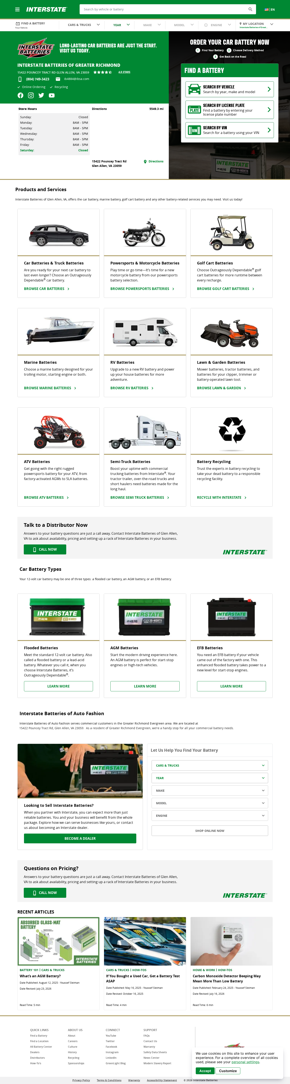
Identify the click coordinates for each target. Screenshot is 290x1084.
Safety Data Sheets (155, 1052)
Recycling (73, 1058)
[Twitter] (41, 95)
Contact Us (150, 1041)
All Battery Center (41, 1046)
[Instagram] (31, 95)
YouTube (111, 1035)
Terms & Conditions (109, 1080)
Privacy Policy (81, 1080)
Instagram (112, 1052)
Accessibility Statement (162, 1080)
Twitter (110, 1041)
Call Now (47, 549)
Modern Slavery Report (157, 1063)
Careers (72, 1041)
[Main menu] (17, 7)
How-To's (35, 1063)
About (71, 1035)
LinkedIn (111, 1058)
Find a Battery (38, 1035)
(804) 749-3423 (37, 79)
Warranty (149, 1046)
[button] (250, 9)
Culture (72, 1046)
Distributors (37, 1058)
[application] (237, 1063)
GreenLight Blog (116, 1063)
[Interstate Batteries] (47, 9)
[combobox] (81, 25)
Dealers (34, 1052)
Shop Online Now (209, 831)
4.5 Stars (124, 72)
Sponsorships (76, 1063)
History (72, 1052)
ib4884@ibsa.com (76, 79)
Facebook (111, 1046)
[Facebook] (20, 95)
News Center (151, 1058)
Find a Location (39, 1041)
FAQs (147, 1035)
